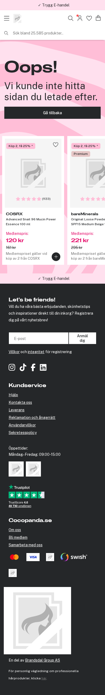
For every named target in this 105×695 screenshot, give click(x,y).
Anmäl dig (82, 338)
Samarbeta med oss (26, 545)
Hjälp (13, 395)
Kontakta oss (20, 402)
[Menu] (8, 18)
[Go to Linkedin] (43, 368)
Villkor (14, 352)
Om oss (15, 530)
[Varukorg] (98, 18)
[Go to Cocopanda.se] (17, 18)
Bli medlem (18, 537)
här (43, 678)
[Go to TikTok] (23, 368)
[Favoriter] (89, 18)
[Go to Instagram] (12, 368)
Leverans (16, 410)
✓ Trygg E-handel (53, 5)
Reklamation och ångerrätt (32, 417)
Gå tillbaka (52, 113)
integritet (36, 352)
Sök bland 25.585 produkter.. (38, 33)
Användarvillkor (22, 425)
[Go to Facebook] (33, 368)
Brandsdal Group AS (42, 660)
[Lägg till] (56, 256)
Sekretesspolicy (23, 432)
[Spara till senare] (55, 144)
